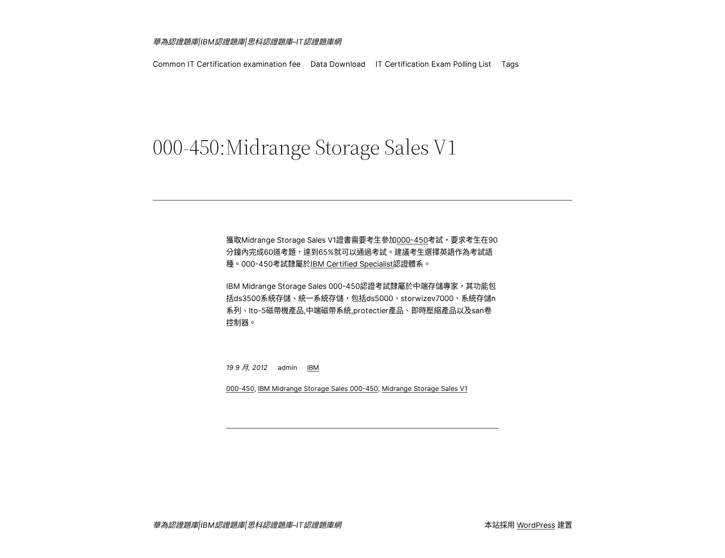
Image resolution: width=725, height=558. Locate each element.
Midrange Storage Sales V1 (424, 388)
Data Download (337, 64)
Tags (510, 64)
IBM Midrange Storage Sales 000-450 (318, 388)
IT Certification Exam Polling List (433, 64)
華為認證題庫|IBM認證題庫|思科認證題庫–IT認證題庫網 (247, 41)
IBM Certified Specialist (351, 263)
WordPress (536, 525)
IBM (313, 367)
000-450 (412, 240)
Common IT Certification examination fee (226, 64)
